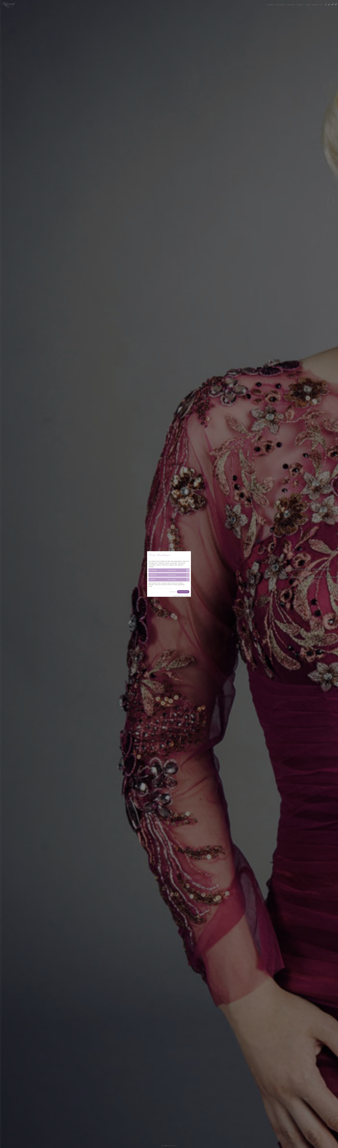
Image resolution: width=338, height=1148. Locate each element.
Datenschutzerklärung (178, 596)
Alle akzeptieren (183, 592)
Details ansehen (172, 570)
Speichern (173, 591)
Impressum (187, 596)
